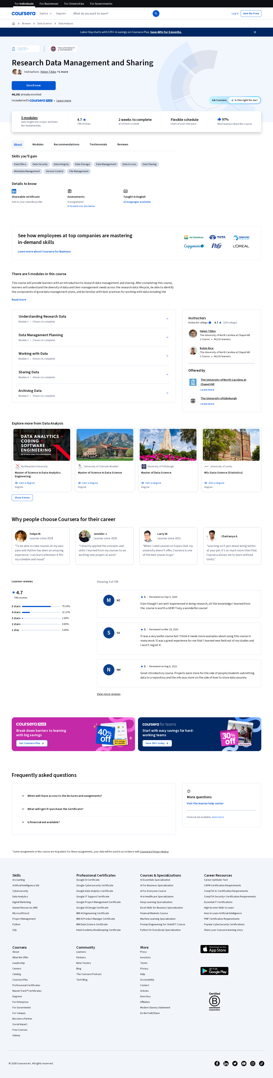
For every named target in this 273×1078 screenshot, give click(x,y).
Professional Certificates (26, 985)
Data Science (44, 23)
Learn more (63, 101)
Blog (78, 969)
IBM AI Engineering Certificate (92, 913)
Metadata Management (27, 171)
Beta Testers (83, 963)
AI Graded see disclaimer (81, 206)
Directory (145, 996)
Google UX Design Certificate (92, 908)
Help (142, 974)
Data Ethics (20, 164)
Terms (143, 963)
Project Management (24, 919)
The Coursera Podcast (88, 974)
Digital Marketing (21, 902)
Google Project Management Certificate (98, 902)
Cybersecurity (20, 891)
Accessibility (147, 980)
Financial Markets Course (154, 913)
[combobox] (107, 13)
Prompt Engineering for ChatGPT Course (162, 924)
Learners (81, 952)
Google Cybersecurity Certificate (94, 885)
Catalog (16, 974)
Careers (16, 969)
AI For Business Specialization (156, 885)
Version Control (54, 171)
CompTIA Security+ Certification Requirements (230, 896)
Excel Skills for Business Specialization (161, 908)
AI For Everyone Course (153, 891)
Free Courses (19, 1030)
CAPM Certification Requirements (222, 885)
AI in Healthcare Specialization (156, 896)
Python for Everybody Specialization (160, 930)
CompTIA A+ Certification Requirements (226, 891)
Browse (26, 23)
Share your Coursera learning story (223, 930)
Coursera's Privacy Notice (154, 852)
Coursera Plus (20, 980)
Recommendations (66, 144)
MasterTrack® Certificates (27, 991)
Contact (144, 985)
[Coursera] (23, 14)
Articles (144, 991)
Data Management (106, 164)
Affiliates (145, 1002)
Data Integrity (61, 164)
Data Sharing (150, 164)
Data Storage (82, 164)
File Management (78, 171)
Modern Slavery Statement (155, 1007)
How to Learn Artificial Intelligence (223, 913)
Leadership (18, 963)
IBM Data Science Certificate (92, 924)
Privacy (144, 969)
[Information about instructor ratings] (209, 322)
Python (16, 924)
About (18, 144)
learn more (218, 817)
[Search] (156, 13)
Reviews (122, 144)
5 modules (29, 117)
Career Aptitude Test (216, 880)
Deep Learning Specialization (156, 902)
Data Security (40, 164)
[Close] (255, 32)
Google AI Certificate (88, 880)
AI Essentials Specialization (155, 880)
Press (143, 952)
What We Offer (20, 957)
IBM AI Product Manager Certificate (95, 919)
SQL (14, 930)
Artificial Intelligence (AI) (25, 885)
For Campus (19, 1013)
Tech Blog (81, 980)
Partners (81, 957)
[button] (61, 13)
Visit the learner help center (205, 803)
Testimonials (98, 144)
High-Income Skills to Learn (219, 908)
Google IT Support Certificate (92, 896)
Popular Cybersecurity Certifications (224, 924)
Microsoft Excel (20, 913)
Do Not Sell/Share (150, 1013)
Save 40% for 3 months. (166, 32)
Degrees (17, 996)
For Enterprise (20, 1002)
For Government (21, 1007)
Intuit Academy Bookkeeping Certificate (98, 930)
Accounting (18, 880)
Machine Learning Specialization (158, 919)
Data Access (129, 164)
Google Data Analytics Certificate (94, 891)
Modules (37, 144)
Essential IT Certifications (218, 902)
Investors (145, 957)
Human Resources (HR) (25, 908)
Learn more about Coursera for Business (44, 251)
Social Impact (19, 1024)
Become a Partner (22, 1019)
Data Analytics (20, 896)
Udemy (16, 1035)
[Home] (13, 23)
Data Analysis (65, 23)
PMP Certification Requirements (222, 919)
